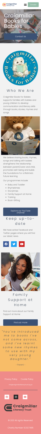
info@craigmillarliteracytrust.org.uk (20, 385)
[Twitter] (14, 244)
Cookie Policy (27, 379)
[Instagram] (16, 397)
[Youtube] (22, 244)
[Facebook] (6, 244)
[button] (25, 4)
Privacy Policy (11, 379)
